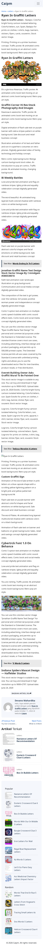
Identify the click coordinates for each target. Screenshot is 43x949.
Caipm (24, 713)
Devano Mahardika (25, 700)
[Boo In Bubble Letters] (9, 771)
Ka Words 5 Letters (22, 859)
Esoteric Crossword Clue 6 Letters (26, 756)
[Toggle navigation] (38, 3)
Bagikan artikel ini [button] (21, 693)
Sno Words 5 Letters (23, 921)
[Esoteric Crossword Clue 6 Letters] (9, 755)
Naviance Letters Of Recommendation (27, 740)
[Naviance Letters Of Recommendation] (9, 738)
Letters (19, 735)
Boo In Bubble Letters (27, 772)
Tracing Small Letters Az (25, 912)
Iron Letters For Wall (23, 841)
